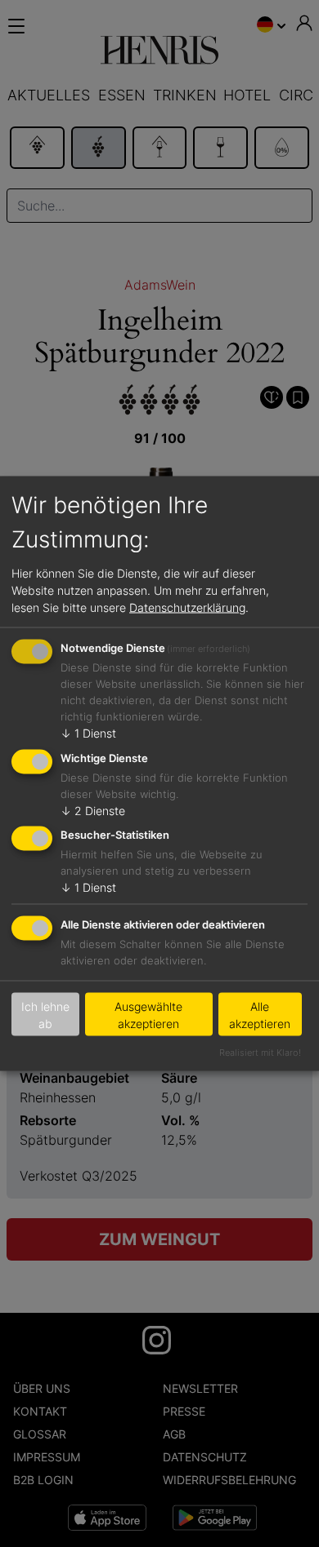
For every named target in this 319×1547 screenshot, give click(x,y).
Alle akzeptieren (259, 1014)
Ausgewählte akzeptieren (148, 1014)
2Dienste (93, 810)
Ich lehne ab (45, 1014)
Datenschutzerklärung (187, 607)
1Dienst (88, 732)
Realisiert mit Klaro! (260, 1052)
